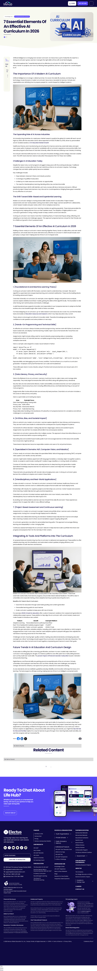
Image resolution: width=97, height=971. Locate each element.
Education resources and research (37, 314)
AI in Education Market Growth (39, 143)
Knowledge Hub (9, 16)
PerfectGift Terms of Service (21, 932)
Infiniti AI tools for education (30, 613)
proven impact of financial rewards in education (53, 656)
